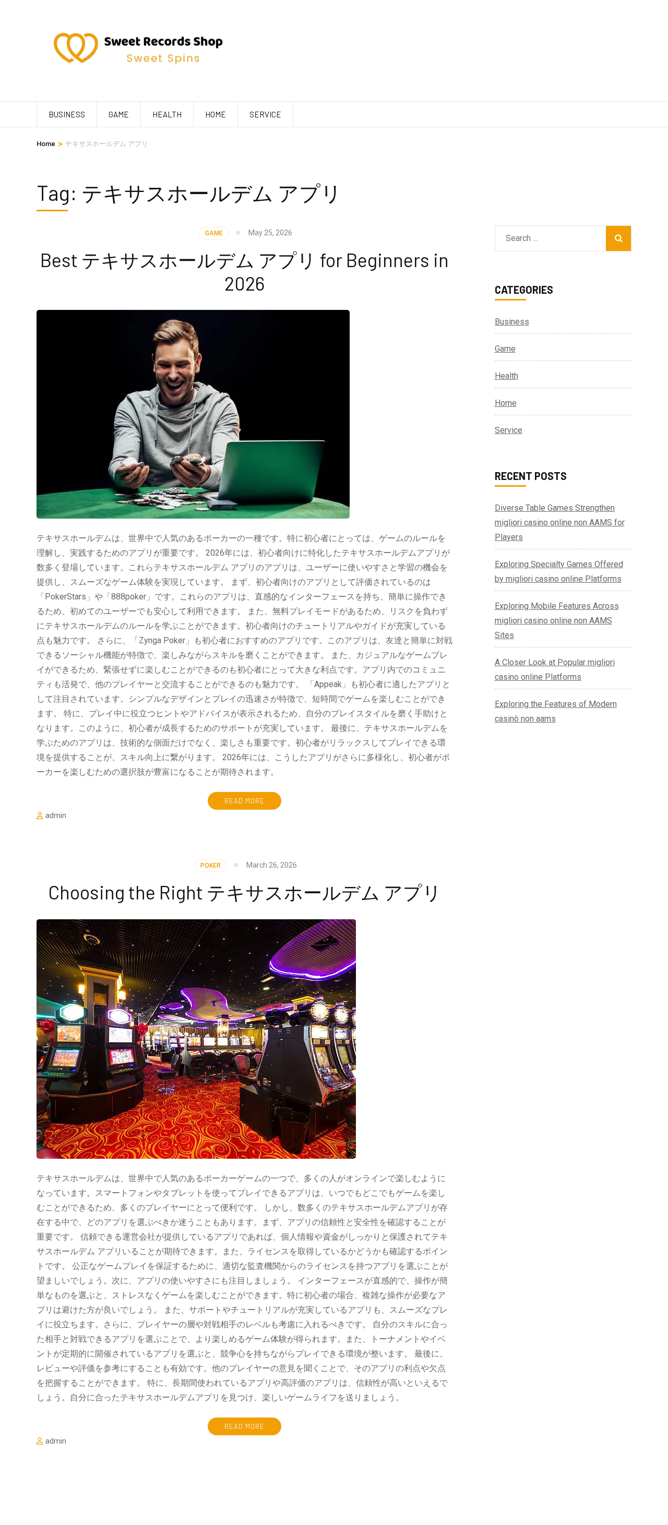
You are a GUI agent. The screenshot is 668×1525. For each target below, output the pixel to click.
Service (265, 114)
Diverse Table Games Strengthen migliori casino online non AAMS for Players (560, 522)
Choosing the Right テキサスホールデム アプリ (245, 892)
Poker (210, 865)
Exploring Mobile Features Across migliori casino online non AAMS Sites (557, 620)
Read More (244, 801)
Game (119, 114)
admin (55, 815)
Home (215, 114)
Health (167, 114)
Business (67, 114)
